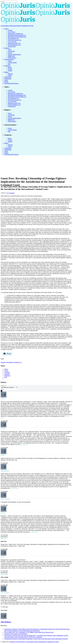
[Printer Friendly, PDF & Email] (7, 355)
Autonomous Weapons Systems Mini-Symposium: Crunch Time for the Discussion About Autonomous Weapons (36, 638)
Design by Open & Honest (17, 641)
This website (4, 574)
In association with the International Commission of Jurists (17, 25)
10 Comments (11, 193)
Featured (3, 362)
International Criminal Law (14, 362)
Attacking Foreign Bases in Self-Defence (15, 634)
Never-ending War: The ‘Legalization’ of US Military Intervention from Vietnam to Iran (29, 632)
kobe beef (3, 538)
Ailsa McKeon (5, 470)
